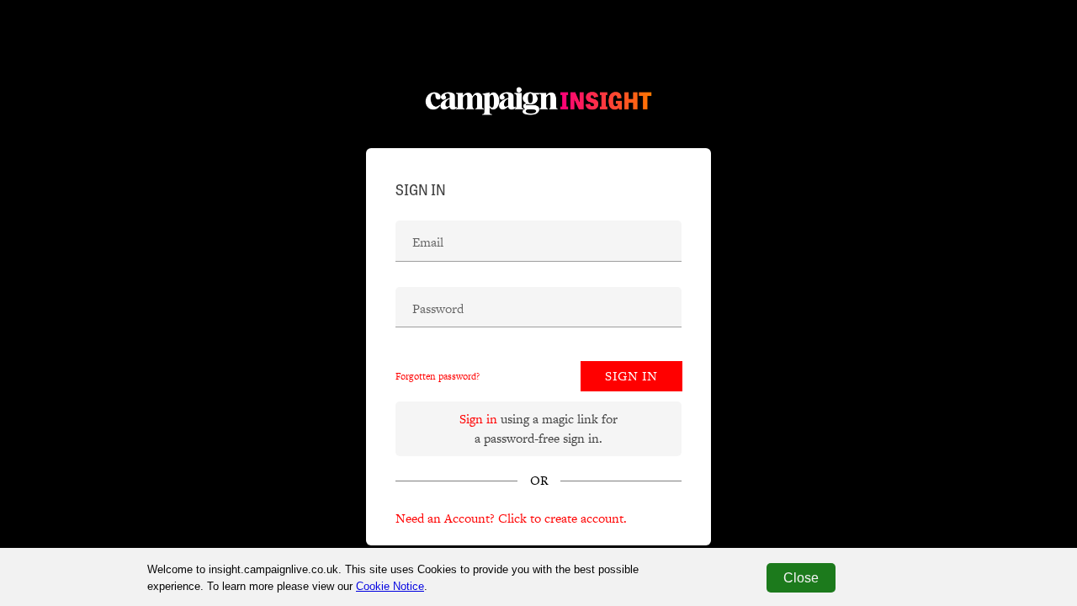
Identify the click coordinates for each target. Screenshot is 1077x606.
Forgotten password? (437, 376)
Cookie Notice (390, 586)
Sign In (631, 376)
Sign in (478, 419)
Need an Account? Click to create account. (511, 518)
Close (801, 578)
